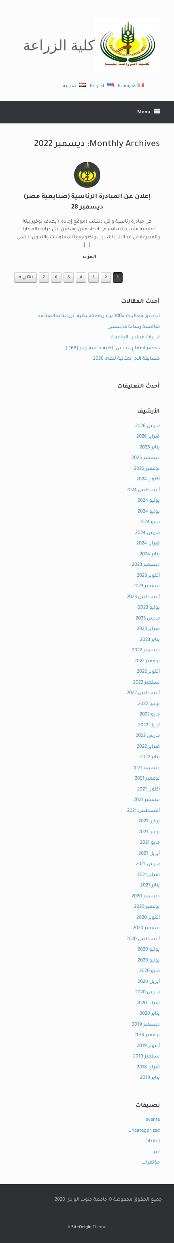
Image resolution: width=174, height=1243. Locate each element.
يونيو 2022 (149, 704)
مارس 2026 (147, 426)
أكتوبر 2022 (148, 672)
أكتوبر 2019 (148, 1046)
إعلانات (152, 1141)
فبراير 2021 (148, 875)
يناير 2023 (150, 640)
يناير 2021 (150, 885)
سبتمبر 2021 (147, 800)
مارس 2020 (147, 992)
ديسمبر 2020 (146, 896)
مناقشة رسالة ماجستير (134, 327)
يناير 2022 (150, 757)
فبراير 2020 (148, 1003)
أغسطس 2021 (143, 811)
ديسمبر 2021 (146, 768)
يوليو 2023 (149, 608)
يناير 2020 (150, 1014)
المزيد (88, 257)
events (153, 1120)
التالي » (25, 277)
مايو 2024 (149, 522)
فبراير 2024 (148, 543)
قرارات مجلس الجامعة (135, 337)
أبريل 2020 (149, 982)
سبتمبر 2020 (146, 928)
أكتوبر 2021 (148, 790)
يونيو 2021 (149, 832)
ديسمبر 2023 (146, 565)
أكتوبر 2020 (148, 918)
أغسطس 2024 (143, 490)
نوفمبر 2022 (147, 661)
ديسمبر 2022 (146, 650)
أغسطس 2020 (143, 939)
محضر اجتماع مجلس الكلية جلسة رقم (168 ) (113, 348)
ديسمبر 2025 (146, 458)
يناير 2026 (150, 447)
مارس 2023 (148, 619)
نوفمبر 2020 (147, 907)
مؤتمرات (150, 1163)
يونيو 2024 (149, 512)
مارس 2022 (148, 736)
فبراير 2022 (148, 747)
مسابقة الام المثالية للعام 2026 (126, 359)
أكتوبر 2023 (148, 576)
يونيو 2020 (149, 961)
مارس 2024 (147, 533)
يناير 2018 (150, 1078)
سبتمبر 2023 (146, 586)
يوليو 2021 (149, 821)
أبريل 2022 (149, 725)
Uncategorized (144, 1131)
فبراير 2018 (148, 1067)
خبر (156, 1152)
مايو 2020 (149, 971)
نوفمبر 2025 (147, 469)
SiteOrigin (81, 1227)
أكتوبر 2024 (148, 479)
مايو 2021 (150, 843)
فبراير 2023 (148, 629)
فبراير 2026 (148, 437)
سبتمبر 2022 (146, 683)
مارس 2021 (148, 864)
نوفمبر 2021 (147, 779)
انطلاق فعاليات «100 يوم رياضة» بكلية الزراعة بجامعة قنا (98, 316)
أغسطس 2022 (143, 693)
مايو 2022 (150, 714)
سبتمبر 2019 (146, 1056)
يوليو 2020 (149, 950)
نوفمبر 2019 (147, 1035)
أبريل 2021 (149, 854)
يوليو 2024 (149, 501)
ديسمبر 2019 (146, 1025)
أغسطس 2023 (143, 597)
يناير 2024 (150, 554)
